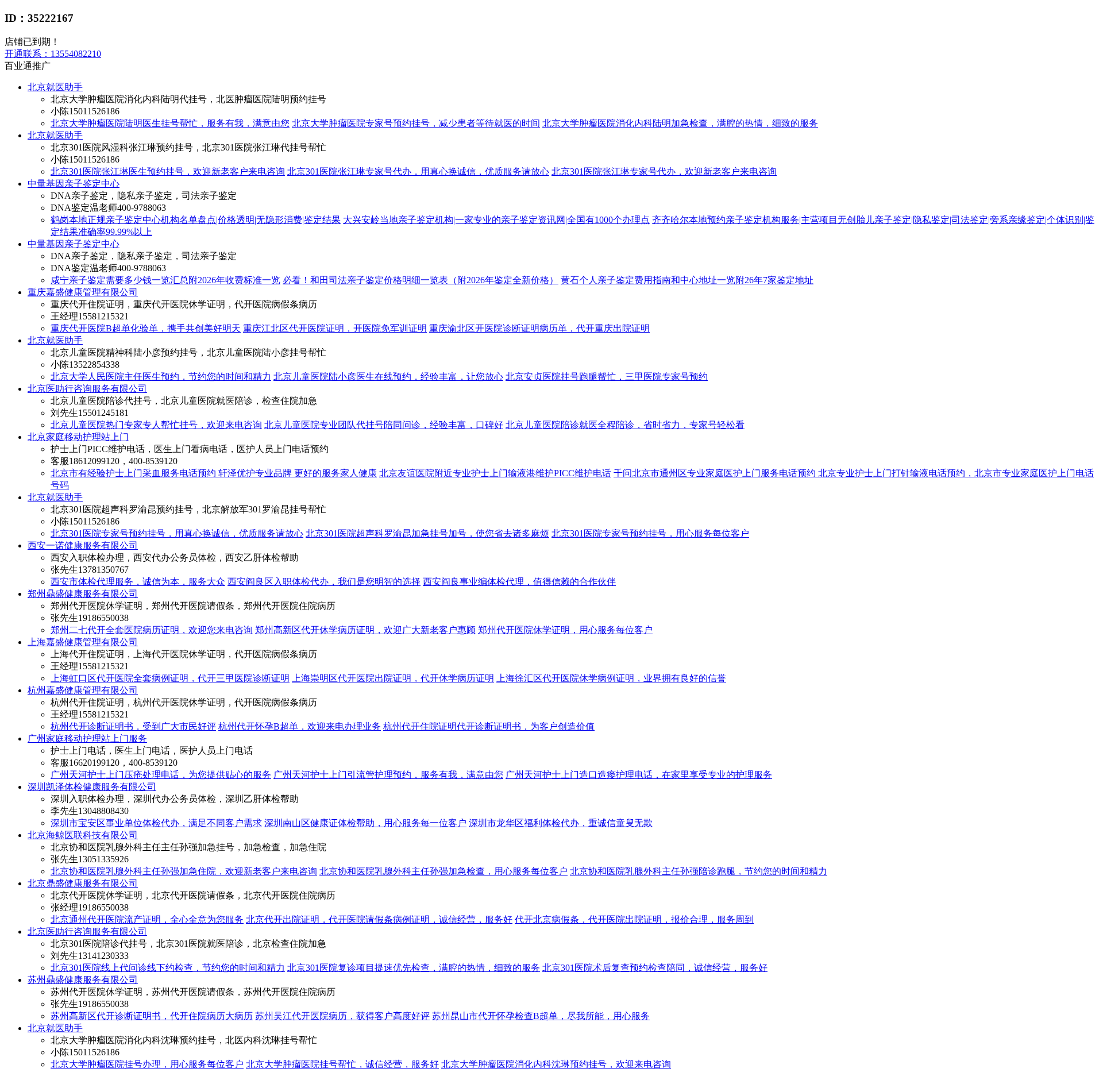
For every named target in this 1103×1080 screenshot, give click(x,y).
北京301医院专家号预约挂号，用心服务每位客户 (650, 533)
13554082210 (53, 54)
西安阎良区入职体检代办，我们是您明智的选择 (324, 582)
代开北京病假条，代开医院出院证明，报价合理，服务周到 (634, 919)
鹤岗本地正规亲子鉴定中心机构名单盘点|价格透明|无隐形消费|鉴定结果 (196, 220)
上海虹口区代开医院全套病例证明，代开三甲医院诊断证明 (170, 678)
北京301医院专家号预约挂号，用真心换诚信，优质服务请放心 (177, 533)
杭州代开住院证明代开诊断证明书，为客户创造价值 (489, 726)
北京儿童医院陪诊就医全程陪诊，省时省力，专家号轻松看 (625, 425)
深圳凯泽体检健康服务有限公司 (92, 787)
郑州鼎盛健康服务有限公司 (83, 594)
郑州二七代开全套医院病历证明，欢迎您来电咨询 (152, 630)
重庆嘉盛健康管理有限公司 (83, 292)
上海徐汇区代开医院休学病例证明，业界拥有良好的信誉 (611, 678)
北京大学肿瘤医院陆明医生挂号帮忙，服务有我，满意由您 (170, 123)
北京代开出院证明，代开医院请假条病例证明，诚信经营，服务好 (379, 919)
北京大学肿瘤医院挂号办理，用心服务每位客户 (147, 1064)
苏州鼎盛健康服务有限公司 (83, 980)
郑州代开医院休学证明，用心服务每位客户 (565, 630)
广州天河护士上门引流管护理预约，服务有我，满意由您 (388, 775)
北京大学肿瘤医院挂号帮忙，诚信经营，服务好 (342, 1064)
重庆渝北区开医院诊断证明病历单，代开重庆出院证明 (539, 328)
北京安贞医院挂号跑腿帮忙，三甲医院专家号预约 (607, 376)
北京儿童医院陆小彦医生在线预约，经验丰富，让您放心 (388, 376)
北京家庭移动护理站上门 (78, 437)
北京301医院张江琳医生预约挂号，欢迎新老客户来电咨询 (168, 171)
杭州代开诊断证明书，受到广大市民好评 (133, 726)
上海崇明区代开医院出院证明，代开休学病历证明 (393, 678)
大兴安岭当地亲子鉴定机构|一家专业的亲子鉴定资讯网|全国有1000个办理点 (496, 220)
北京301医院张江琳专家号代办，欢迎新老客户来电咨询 (664, 171)
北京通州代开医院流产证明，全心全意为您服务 (147, 919)
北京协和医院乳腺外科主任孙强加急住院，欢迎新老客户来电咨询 (184, 871)
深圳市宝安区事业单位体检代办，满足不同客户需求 (156, 823)
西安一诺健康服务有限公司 (83, 545)
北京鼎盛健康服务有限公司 (83, 883)
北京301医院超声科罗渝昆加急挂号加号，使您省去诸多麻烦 (427, 533)
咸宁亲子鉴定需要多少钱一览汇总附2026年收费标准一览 (165, 280)
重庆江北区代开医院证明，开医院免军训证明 (335, 328)
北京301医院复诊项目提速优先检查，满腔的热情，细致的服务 (413, 968)
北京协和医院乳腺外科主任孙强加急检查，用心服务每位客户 (443, 871)
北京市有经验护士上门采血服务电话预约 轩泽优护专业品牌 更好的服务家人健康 (214, 473)
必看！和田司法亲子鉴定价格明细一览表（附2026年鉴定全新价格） (420, 280)
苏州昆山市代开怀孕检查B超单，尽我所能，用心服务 (541, 1016)
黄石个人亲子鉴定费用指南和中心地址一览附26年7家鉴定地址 (687, 280)
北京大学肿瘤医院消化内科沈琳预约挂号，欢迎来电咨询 (556, 1064)
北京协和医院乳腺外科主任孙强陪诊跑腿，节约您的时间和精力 (698, 871)
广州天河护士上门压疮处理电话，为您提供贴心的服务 (161, 775)
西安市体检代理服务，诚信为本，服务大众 (138, 582)
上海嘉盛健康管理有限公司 (83, 642)
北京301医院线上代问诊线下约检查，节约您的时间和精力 (168, 968)
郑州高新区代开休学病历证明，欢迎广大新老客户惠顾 (365, 630)
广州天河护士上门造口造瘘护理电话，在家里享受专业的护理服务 (639, 775)
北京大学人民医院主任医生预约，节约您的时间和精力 (161, 376)
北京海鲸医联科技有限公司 (83, 835)
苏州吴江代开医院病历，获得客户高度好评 (342, 1016)
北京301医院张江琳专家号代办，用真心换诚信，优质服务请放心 (418, 171)
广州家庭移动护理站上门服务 (87, 738)
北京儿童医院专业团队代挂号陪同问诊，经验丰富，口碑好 (383, 425)
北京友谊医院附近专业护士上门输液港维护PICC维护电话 (495, 473)
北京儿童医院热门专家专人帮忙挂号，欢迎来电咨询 (156, 425)
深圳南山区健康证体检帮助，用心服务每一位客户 (365, 823)
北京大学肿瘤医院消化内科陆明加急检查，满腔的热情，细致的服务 (680, 123)
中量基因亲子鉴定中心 (73, 183)
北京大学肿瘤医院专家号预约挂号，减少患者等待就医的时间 (416, 123)
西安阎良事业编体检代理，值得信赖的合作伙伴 (519, 582)
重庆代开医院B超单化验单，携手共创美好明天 (146, 328)
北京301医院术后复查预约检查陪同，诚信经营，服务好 (655, 968)
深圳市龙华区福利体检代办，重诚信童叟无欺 (561, 823)
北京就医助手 (55, 87)
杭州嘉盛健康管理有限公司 (83, 690)
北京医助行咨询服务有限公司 (87, 389)
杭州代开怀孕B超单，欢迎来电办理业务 (299, 726)
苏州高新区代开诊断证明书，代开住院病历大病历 (152, 1016)
